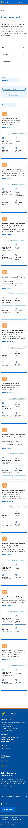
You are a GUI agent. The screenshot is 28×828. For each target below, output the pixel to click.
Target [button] (4, 69)
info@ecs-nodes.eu (11, 728)
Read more (6, 128)
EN (22, 2)
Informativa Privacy (12, 823)
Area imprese (6, 741)
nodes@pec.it (8, 726)
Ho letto (10, 804)
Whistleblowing (7, 739)
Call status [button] (5, 54)
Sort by (3, 77)
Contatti (4, 735)
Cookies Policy (5, 825)
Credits (13, 825)
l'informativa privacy (13, 804)
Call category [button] (6, 61)
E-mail (2, 789)
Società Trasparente (9, 737)
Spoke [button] (4, 47)
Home (3, 10)
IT (19, 2)
